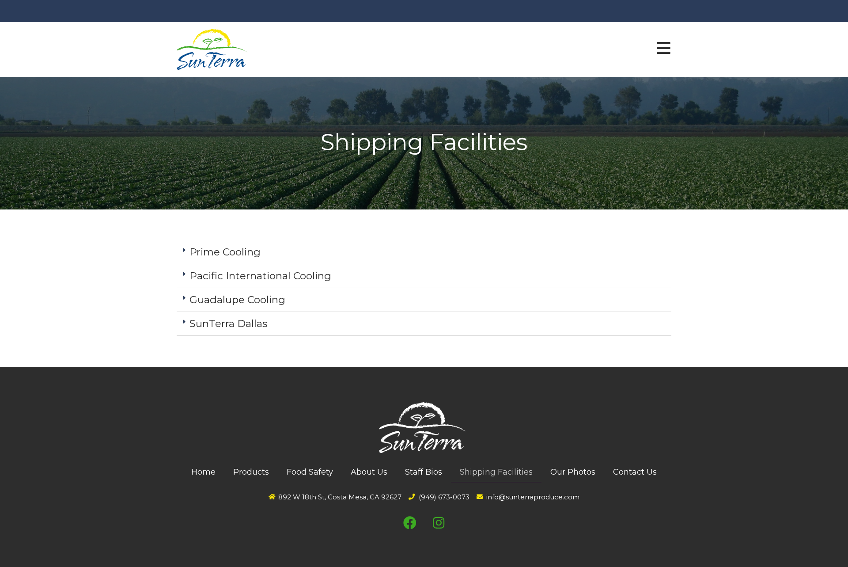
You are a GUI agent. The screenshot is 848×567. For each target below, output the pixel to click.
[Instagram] (438, 523)
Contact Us (635, 472)
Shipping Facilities (496, 472)
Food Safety (310, 472)
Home (203, 472)
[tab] (424, 252)
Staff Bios (423, 472)
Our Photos (572, 472)
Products (251, 472)
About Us (369, 472)
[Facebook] (410, 523)
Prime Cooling (225, 252)
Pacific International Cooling (260, 276)
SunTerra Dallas (228, 323)
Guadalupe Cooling (237, 299)
